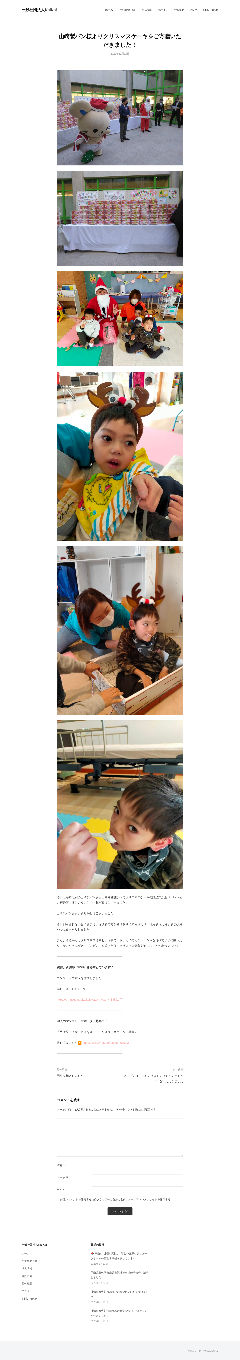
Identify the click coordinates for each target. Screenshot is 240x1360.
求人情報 (147, 9)
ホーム (109, 9)
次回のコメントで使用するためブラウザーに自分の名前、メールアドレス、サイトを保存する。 (116, 1199)
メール (62, 1177)
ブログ (193, 9)
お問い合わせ (210, 9)
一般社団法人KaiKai (39, 10)
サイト (61, 1189)
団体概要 (179, 9)
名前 (61, 1165)
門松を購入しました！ (72, 1076)
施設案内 (163, 9)
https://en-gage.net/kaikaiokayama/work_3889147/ (90, 999)
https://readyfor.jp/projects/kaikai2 (106, 1042)
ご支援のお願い (127, 9)
